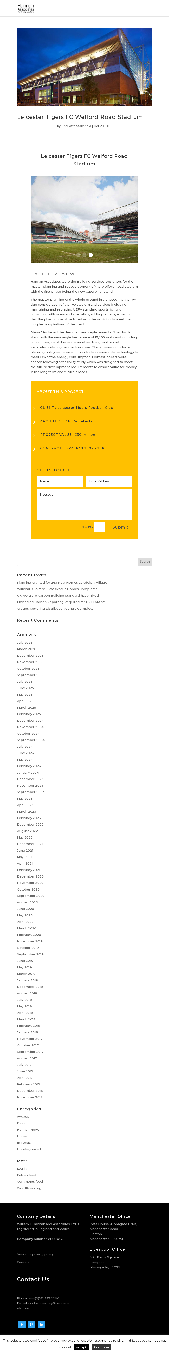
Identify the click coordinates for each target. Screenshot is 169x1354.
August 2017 (27, 1058)
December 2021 (30, 844)
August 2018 (27, 993)
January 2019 (27, 980)
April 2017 (25, 1078)
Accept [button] (81, 1347)
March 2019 (26, 974)
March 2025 (26, 707)
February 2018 (28, 1026)
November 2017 (29, 1039)
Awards (23, 1117)
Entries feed (26, 1175)
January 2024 (28, 772)
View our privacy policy (35, 1254)
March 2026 (26, 649)
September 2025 (30, 675)
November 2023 (30, 785)
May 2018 (24, 1006)
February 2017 (28, 1084)
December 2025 (30, 656)
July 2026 (25, 643)
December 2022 (30, 824)
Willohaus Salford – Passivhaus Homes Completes (57, 589)
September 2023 (30, 792)
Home (22, 1136)
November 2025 (30, 662)
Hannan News (28, 1130)
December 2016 (30, 1091)
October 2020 (28, 889)
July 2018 (24, 1000)
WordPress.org (29, 1188)
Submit (120, 527)
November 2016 (30, 1097)
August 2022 (27, 831)
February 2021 (28, 870)
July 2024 (25, 746)
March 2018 (26, 1019)
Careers (23, 1262)
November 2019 (30, 941)
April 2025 (25, 701)
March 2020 (26, 928)
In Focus (24, 1143)
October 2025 (28, 669)
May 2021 (24, 857)
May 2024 (25, 759)
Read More (101, 1347)
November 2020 (30, 883)
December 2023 (30, 779)
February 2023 (29, 818)
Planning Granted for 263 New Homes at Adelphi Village (62, 583)
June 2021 (25, 850)
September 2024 (31, 740)
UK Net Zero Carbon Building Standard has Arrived (58, 596)
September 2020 (31, 896)
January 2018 (27, 1032)
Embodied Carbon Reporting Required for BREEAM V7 (61, 602)
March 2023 (26, 811)
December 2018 (30, 987)
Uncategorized (29, 1149)
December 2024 (30, 720)
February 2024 (29, 766)
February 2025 (29, 714)
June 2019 (25, 961)
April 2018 (25, 1013)
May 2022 (25, 837)
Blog (21, 1123)
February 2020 (29, 935)
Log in (22, 1168)
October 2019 (28, 948)
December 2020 (30, 876)
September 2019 (30, 954)
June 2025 (25, 688)
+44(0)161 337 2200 (44, 1298)
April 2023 (25, 805)
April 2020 (25, 922)
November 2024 (30, 727)
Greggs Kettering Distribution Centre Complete (55, 609)
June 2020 (25, 909)
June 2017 (25, 1071)
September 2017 (30, 1052)
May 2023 (24, 798)
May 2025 (24, 694)
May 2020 (25, 915)
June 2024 (25, 753)
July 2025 (24, 681)
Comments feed (30, 1181)
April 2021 (25, 863)
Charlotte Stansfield (76, 126)
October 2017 (28, 1045)
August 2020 (27, 902)
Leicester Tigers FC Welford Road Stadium (80, 117)
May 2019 (24, 967)
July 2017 (24, 1065)
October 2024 (28, 733)
